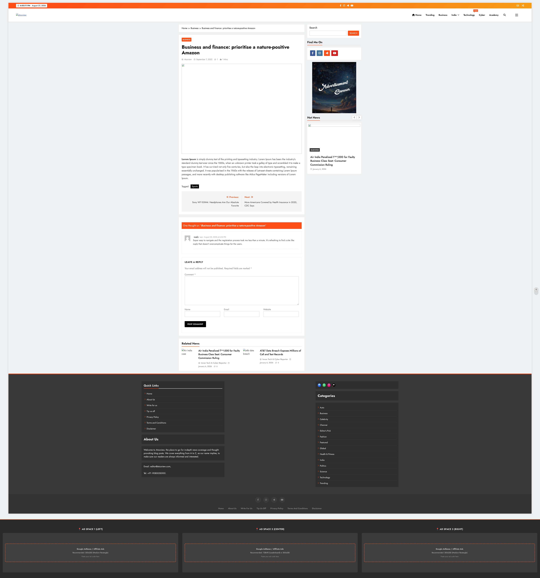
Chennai (323, 425)
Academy (494, 15)
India (454, 15)
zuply (196, 237)
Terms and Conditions (156, 422)
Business (443, 15)
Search (313, 28)
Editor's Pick (325, 430)
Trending (430, 15)
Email (226, 309)
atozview (188, 59)
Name (187, 309)
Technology (470, 14)
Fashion (323, 436)
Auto (322, 407)
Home (418, 15)
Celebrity (324, 419)
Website (267, 309)
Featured (324, 442)
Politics (323, 465)
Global (323, 448)
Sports (195, 186)
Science (323, 471)
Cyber (482, 15)
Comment (190, 274)
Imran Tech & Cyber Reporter (214, 362)
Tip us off (151, 411)
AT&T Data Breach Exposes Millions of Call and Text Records (280, 352)
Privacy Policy (153, 417)
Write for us (152, 405)
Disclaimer (151, 428)
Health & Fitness (327, 454)
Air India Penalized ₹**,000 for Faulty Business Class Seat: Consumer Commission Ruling (219, 354)
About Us (151, 399)
